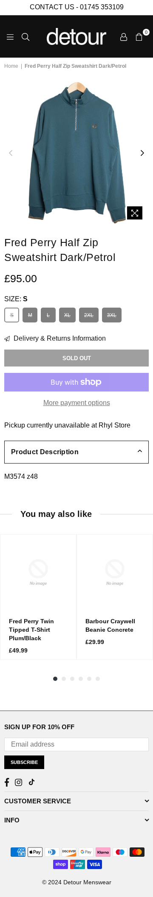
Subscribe (24, 762)
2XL (89, 315)
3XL (111, 315)
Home (11, 66)
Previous (10, 153)
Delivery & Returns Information (59, 338)
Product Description (45, 451)
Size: (16, 299)
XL (67, 315)
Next (142, 153)
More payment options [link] (76, 402)
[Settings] (123, 36)
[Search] (25, 36)
